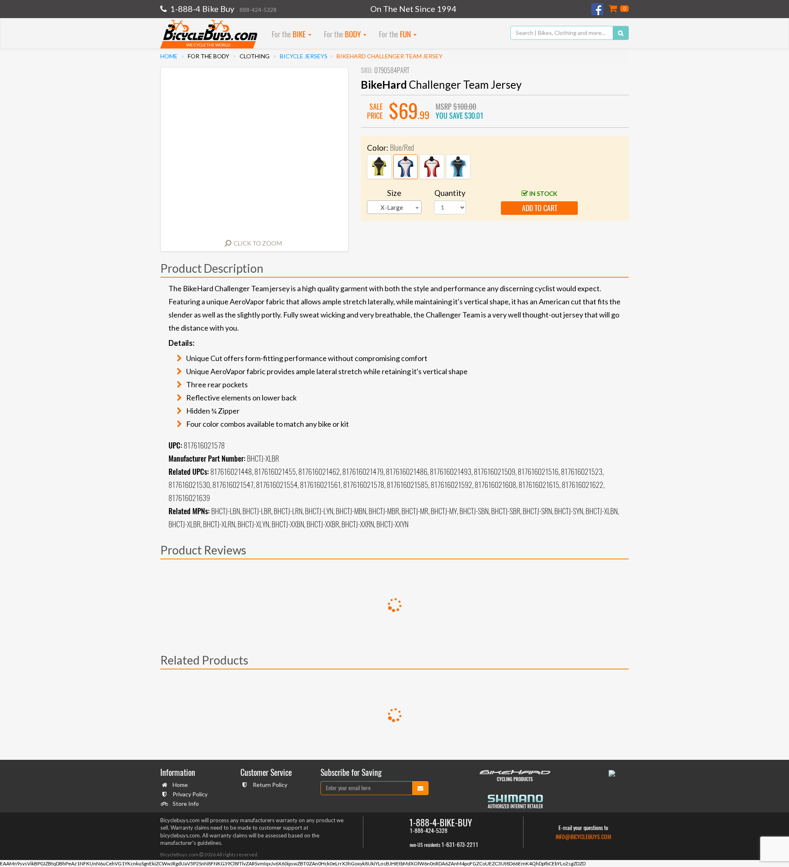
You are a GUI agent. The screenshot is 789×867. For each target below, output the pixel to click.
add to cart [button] (539, 208)
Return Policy (270, 784)
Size (394, 193)
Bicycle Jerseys (304, 56)
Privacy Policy (190, 794)
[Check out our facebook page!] (597, 9)
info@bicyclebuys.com (583, 837)
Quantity (450, 193)
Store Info (186, 803)
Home (169, 56)
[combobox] (394, 207)
